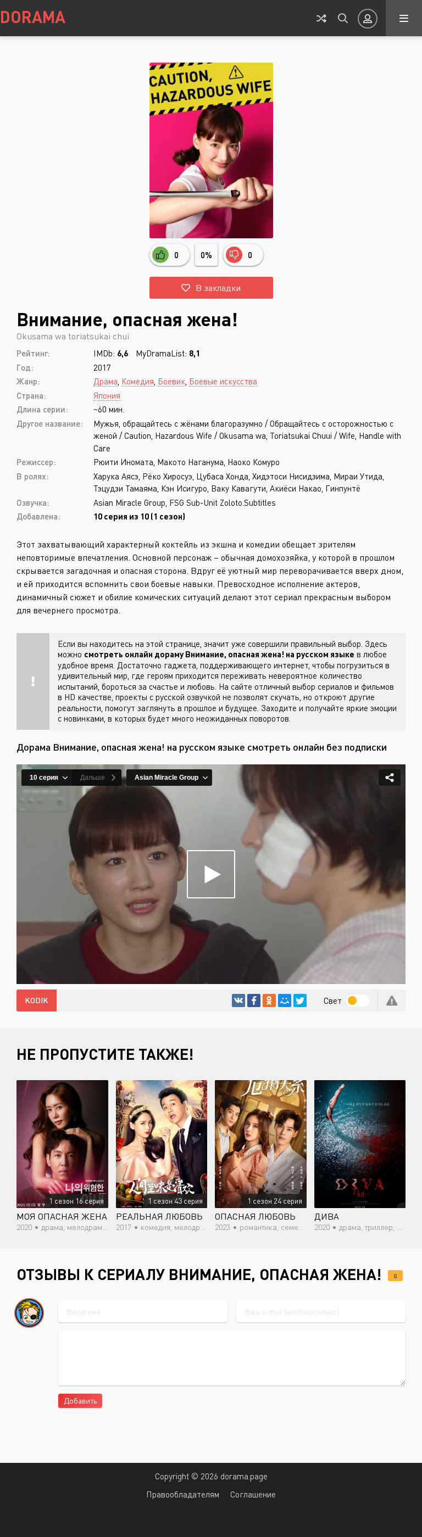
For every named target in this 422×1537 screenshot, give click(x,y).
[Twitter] (300, 1000)
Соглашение (253, 1494)
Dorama (32, 16)
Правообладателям (182, 1494)
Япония (106, 395)
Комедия (137, 381)
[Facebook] (253, 1000)
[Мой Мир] (284, 1000)
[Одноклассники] (269, 1000)
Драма (105, 381)
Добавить (80, 1400)
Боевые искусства (223, 381)
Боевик (171, 381)
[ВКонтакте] (238, 1000)
